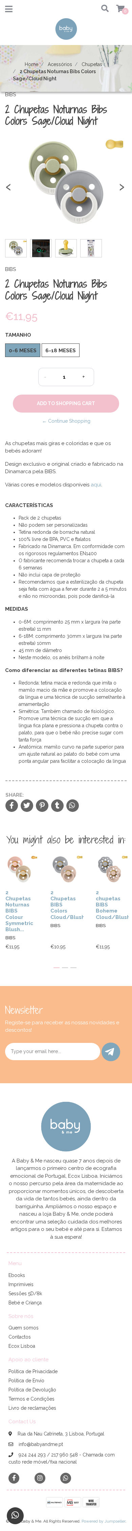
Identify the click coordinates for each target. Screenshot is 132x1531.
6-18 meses (60, 351)
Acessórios (60, 64)
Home (31, 64)
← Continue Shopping (66, 421)
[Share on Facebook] (11, 806)
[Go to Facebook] (13, 1477)
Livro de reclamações (32, 1408)
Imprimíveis (21, 1284)
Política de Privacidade (33, 1371)
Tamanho (18, 335)
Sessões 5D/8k (25, 1293)
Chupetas (92, 64)
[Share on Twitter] (27, 806)
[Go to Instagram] (40, 1478)
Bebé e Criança (25, 1302)
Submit (111, 1052)
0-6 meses (23, 351)
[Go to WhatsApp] (65, 1478)
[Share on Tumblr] (57, 806)
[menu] (116, 9)
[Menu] (9, 10)
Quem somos (23, 1327)
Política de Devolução (32, 1389)
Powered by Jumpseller (103, 1521)
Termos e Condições (31, 1399)
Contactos (19, 1337)
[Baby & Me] (66, 31)
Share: (14, 795)
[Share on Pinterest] (42, 806)
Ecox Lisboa (21, 1346)
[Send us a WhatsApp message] (15, 1515)
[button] (103, 9)
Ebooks (16, 1275)
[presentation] (8, 189)
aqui (96, 485)
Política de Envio (26, 1380)
